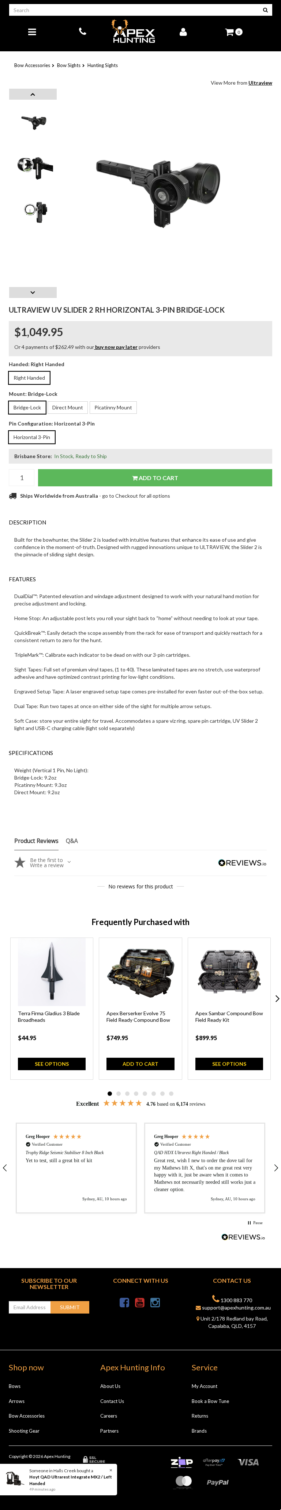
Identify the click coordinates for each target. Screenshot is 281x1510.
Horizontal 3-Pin (32, 437)
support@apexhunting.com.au (236, 1307)
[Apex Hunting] (133, 31)
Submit (70, 1307)
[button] (76, 1168)
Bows (14, 1386)
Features (22, 579)
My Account (204, 1386)
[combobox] (134, 10)
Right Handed (29, 378)
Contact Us (112, 1401)
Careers (108, 1416)
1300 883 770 (236, 1300)
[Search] (265, 10)
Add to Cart (158, 477)
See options (52, 1064)
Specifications (31, 753)
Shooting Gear (24, 1431)
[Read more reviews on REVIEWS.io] (243, 1238)
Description (27, 522)
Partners (109, 1431)
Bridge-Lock (27, 407)
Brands (199, 1431)
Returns (200, 1416)
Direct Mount (67, 407)
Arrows (17, 1401)
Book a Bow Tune (210, 1401)
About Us (110, 1386)
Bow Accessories (27, 1416)
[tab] (140, 522)
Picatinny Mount (113, 407)
